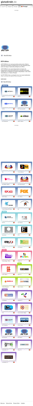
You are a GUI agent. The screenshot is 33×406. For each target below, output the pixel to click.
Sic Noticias (20, 222)
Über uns (2, 403)
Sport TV (19, 274)
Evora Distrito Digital (22, 312)
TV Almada (4, 300)
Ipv (18, 209)
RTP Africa (20, 337)
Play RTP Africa (7, 81)
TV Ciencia (20, 247)
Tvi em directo (21, 171)
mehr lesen (3, 79)
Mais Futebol (20, 286)
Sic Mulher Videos (5, 184)
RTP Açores (4, 337)
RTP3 (3, 108)
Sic (2, 171)
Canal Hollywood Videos (7, 209)
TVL (3, 312)
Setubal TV (20, 300)
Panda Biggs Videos (6, 260)
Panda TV (20, 260)
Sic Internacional (21, 184)
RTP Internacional (21, 108)
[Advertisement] (16, 28)
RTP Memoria (5, 121)
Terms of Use (9, 403)
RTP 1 (3, 96)
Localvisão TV (5, 362)
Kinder (16, 6)
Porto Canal (20, 325)
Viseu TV (19, 349)
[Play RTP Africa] (5, 48)
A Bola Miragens (5, 286)
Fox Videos (20, 196)
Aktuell (10, 6)
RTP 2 (19, 96)
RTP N (3, 222)
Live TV (4, 6)
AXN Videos (4, 196)
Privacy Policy (16, 403)
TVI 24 (3, 247)
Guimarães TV (5, 349)
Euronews (4, 235)
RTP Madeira (5, 325)
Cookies (23, 403)
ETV (19, 235)
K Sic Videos (4, 274)
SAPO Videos (20, 121)
